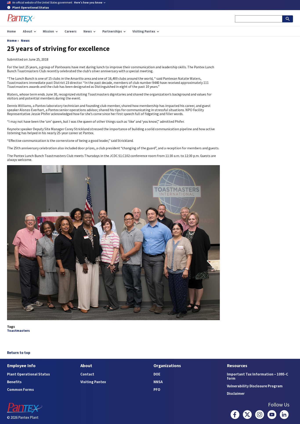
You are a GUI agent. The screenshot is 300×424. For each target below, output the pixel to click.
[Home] (21, 18)
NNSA (158, 381)
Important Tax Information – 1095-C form (257, 376)
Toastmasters (18, 330)
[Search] (287, 18)
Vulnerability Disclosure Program (255, 386)
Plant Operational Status (28, 374)
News (25, 40)
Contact (87, 374)
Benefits (14, 381)
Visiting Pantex (93, 381)
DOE (157, 374)
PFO (157, 389)
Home (12, 40)
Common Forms (20, 389)
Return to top (18, 352)
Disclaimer (236, 393)
